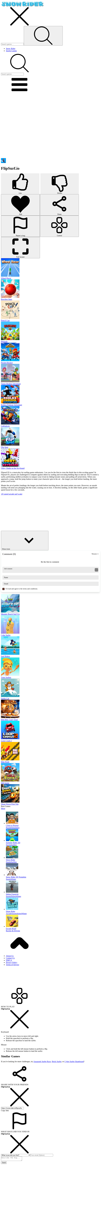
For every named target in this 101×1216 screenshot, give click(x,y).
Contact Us (10, 958)
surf (16, 494)
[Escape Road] (53, 921)
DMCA (9, 960)
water (20, 494)
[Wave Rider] (53, 852)
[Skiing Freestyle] (53, 886)
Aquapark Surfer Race (42, 1061)
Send (4, 1163)
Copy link (5, 1110)
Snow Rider (10, 49)
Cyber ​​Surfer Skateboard (74, 1061)
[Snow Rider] (22, 6)
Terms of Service (12, 965)
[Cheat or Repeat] (53, 818)
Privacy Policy (11, 962)
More (3, 808)
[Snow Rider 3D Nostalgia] (53, 869)
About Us (10, 956)
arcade (12, 494)
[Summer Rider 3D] (53, 835)
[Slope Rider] (53, 904)
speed (6, 494)
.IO (2, 494)
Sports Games (11, 51)
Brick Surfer (56, 1061)
